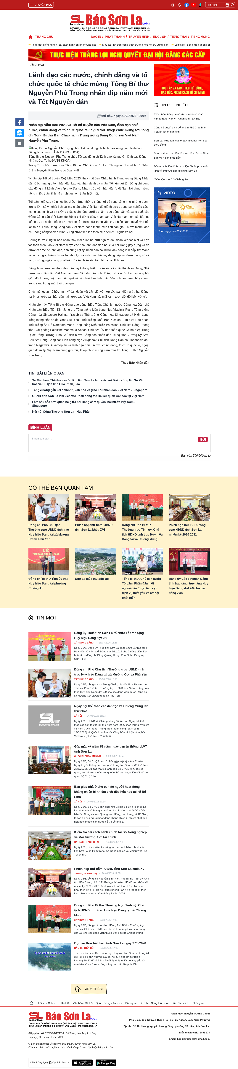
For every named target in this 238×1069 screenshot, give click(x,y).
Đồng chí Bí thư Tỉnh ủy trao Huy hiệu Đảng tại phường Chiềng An (48, 583)
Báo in (96, 36)
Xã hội (78, 716)
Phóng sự (198, 1003)
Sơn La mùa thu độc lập (92, 578)
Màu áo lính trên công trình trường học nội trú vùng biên (135, 44)
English (159, 36)
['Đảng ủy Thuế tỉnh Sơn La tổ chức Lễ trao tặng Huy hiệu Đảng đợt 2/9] (49, 646)
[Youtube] (193, 5)
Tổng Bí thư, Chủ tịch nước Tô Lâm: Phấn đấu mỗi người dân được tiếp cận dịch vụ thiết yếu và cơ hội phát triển (141, 588)
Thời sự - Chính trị (85, 873)
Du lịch (144, 1003)
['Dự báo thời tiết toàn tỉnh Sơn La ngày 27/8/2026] (49, 957)
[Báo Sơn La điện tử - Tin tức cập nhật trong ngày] (109, 22)
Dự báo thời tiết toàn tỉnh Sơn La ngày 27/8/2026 (110, 943)
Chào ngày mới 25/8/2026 (173, 231)
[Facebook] (186, 5)
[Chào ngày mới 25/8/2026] (183, 212)
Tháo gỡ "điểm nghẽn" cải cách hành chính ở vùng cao (63, 44)
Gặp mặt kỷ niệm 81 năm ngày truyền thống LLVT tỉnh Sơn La (110, 749)
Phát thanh (115, 36)
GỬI (203, 440)
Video (169, 193)
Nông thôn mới (159, 1003)
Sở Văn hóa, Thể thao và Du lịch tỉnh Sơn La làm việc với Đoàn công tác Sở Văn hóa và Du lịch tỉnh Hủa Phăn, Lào (88, 382)
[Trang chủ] (31, 1003)
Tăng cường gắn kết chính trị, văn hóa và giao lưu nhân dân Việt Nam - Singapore (89, 390)
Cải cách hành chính (87, 842)
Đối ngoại (36, 65)
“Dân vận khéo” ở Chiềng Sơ (171, 179)
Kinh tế (65, 1003)
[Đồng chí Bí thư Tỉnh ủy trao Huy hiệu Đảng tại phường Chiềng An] (48, 561)
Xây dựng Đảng (84, 642)
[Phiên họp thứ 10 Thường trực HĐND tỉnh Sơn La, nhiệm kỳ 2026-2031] (189, 507)
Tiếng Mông (200, 36)
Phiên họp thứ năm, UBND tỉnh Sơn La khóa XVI (94, 527)
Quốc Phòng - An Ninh (88, 756)
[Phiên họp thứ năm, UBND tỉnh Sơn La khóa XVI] (95, 507)
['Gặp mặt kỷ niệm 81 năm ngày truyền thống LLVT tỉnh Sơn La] (49, 760)
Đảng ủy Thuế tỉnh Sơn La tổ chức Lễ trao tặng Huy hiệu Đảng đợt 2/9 (109, 635)
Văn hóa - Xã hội (83, 1003)
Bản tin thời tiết (84, 948)
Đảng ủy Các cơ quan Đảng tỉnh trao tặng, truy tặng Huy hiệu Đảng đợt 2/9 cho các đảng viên (188, 586)
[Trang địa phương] (179, 4)
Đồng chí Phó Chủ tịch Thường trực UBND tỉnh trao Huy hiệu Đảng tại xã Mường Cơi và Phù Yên (48, 532)
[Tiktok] (200, 5)
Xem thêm (94, 989)
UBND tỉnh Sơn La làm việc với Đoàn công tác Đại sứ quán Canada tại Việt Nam (88, 396)
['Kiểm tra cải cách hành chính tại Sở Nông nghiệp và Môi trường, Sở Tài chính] (49, 845)
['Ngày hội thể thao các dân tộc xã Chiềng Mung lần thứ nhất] (49, 719)
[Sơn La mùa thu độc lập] (95, 561)
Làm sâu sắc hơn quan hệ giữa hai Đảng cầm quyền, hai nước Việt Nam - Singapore (83, 403)
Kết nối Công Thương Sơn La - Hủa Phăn (61, 411)
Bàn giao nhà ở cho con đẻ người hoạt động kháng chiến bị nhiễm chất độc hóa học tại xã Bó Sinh (110, 792)
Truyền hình (138, 36)
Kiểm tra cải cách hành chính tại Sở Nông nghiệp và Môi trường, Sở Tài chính (110, 834)
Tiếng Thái (178, 36)
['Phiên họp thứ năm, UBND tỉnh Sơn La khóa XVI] (49, 882)
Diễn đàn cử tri (180, 1003)
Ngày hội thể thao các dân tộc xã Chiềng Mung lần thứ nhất (111, 708)
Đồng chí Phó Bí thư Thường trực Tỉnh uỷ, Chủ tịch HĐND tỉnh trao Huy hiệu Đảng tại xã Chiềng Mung (142, 532)
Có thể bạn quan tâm (60, 488)
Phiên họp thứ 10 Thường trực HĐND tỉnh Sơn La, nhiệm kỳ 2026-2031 (187, 529)
